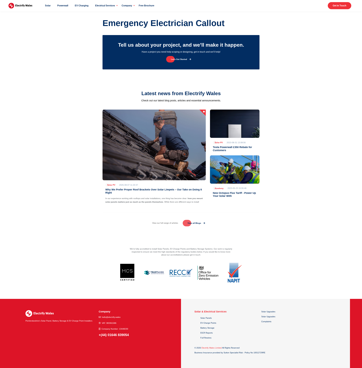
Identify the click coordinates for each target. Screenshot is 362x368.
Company (127, 5)
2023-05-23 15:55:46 (237, 188)
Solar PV (111, 185)
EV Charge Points (208, 323)
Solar (48, 5)
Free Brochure (146, 5)
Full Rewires (205, 338)
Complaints (266, 321)
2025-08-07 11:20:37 (128, 185)
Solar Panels (206, 318)
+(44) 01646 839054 (114, 335)
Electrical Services (105, 5)
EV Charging (82, 5)
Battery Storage (207, 328)
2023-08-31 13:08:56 (236, 142)
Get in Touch (339, 5)
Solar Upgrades (268, 311)
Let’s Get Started (179, 59)
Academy (219, 188)
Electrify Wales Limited (212, 348)
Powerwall (62, 5)
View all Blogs (194, 223)
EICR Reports (206, 333)
